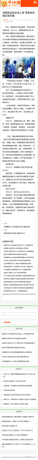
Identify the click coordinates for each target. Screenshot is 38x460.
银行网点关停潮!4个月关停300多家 (15, 381)
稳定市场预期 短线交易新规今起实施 (15, 254)
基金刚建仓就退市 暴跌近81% (14, 233)
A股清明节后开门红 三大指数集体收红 (16, 291)
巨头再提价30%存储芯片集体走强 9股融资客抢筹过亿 (20, 288)
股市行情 (5, 20)
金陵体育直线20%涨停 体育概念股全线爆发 (17, 282)
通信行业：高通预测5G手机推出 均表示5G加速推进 (20, 399)
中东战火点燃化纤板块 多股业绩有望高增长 (17, 260)
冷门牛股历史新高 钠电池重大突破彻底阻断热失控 (19, 276)
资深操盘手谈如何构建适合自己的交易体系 (17, 395)
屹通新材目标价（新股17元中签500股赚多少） (16, 421)
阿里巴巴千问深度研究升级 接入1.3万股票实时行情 (20, 245)
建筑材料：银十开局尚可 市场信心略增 (16, 404)
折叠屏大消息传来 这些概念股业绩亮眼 (16, 248)
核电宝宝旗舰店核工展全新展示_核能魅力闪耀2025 (18, 417)
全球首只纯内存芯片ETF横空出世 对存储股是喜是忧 (20, 251)
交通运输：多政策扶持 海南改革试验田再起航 (18, 385)
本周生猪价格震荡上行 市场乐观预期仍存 (15, 435)
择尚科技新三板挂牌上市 (9, 426)
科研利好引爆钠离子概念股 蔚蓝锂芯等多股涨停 (19, 279)
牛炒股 (24, 457)
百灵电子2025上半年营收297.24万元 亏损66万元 (17, 430)
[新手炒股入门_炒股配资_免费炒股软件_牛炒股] (10, 6)
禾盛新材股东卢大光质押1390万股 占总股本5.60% (19, 266)
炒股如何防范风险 (9, 390)
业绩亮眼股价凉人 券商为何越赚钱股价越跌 (17, 263)
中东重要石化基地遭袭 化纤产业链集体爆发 (17, 269)
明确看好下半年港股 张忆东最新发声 (17, 227)
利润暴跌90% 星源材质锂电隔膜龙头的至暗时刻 (19, 257)
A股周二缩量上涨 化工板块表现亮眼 (15, 272)
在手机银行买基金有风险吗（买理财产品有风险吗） (18, 439)
